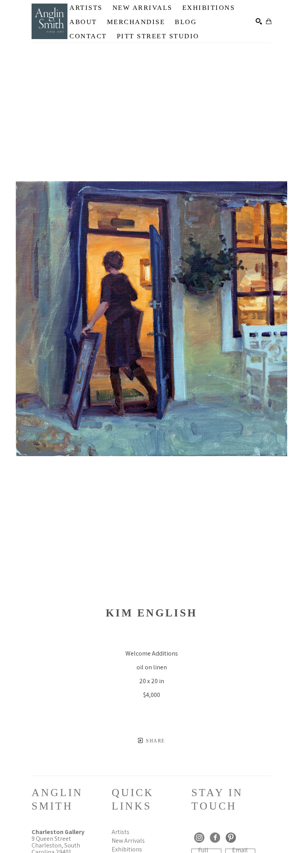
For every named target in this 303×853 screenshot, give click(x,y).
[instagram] (199, 837)
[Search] (259, 21)
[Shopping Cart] (268, 21)
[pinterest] (231, 837)
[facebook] (215, 837)
